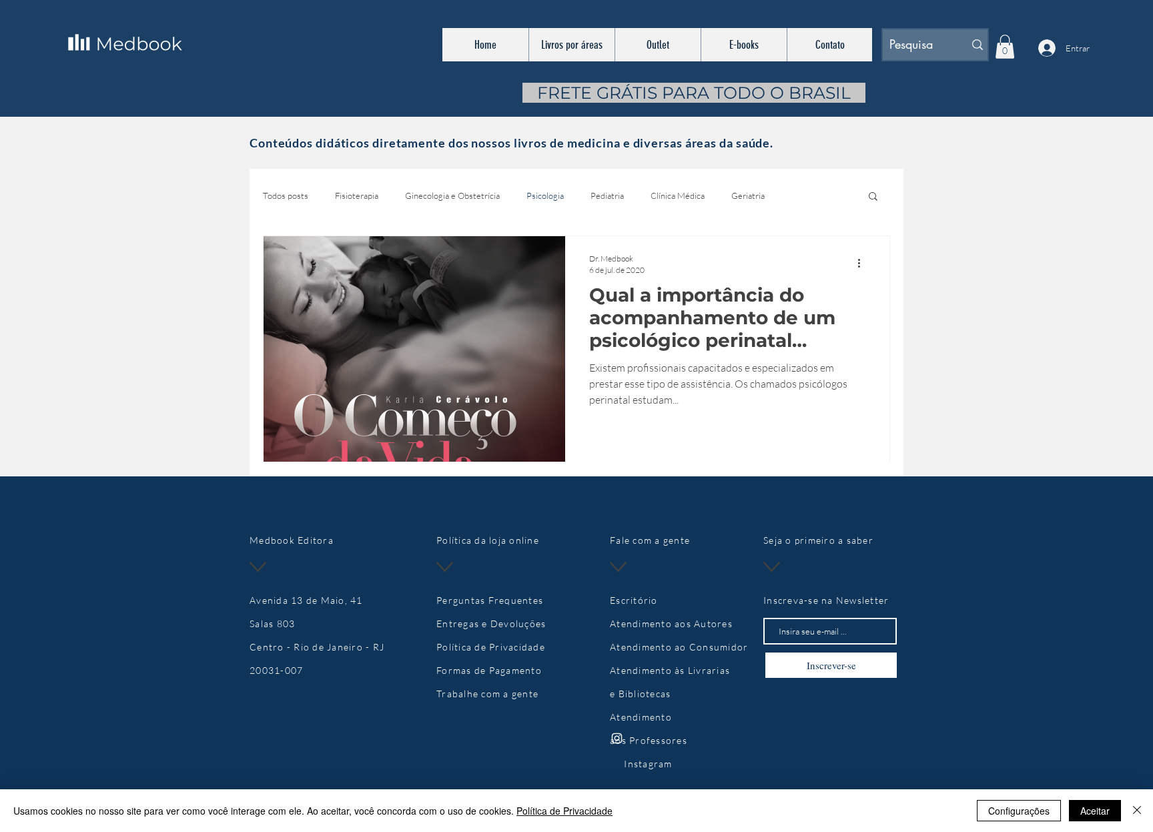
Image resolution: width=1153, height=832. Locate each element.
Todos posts (285, 195)
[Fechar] (1137, 810)
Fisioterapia (356, 195)
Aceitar (1095, 810)
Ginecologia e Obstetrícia (452, 195)
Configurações (1019, 810)
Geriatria (748, 195)
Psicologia (545, 195)
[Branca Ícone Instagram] (617, 738)
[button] (1005, 47)
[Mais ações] (863, 264)
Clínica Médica (678, 195)
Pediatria (607, 195)
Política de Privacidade (564, 810)
